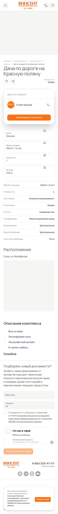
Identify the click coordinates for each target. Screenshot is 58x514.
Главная (7, 61)
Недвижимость (20, 61)
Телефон (9, 403)
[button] (46, 5)
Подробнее (10, 353)
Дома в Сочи (36, 61)
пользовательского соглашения (33, 415)
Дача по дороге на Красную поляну (29, 64)
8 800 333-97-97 (43, 463)
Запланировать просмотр (29, 117)
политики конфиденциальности (24, 418)
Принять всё (43, 499)
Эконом (7, 64)
